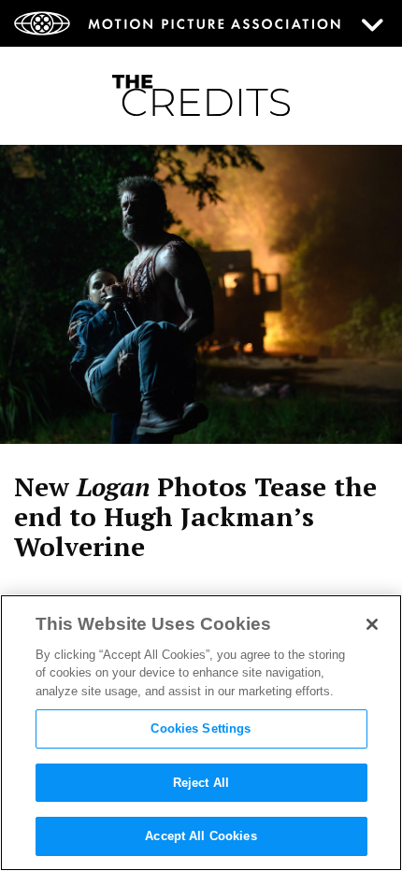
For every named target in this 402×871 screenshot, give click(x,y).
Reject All (201, 783)
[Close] (372, 624)
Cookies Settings (201, 728)
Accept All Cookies (200, 836)
